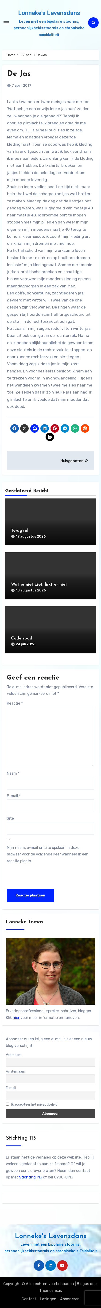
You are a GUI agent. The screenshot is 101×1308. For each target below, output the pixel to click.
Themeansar (50, 1290)
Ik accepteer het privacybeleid (34, 1105)
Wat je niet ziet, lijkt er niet (39, 585)
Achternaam (15, 1072)
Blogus (83, 1284)
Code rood (21, 638)
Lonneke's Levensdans (49, 12)
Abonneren (70, 1299)
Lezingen (48, 1299)
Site (10, 818)
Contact (29, 1299)
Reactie (15, 703)
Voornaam (13, 1055)
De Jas (19, 74)
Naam (13, 773)
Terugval (19, 531)
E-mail (14, 796)
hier (16, 1017)
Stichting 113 (30, 1177)
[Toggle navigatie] (6, 23)
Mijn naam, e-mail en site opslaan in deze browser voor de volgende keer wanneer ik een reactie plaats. (48, 854)
